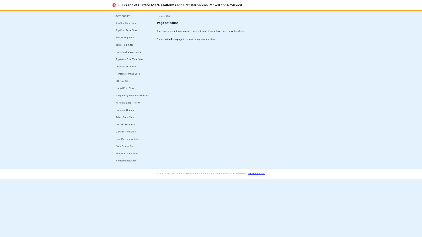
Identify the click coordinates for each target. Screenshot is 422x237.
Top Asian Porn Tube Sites (129, 59)
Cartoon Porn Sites (126, 131)
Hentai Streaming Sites (128, 73)
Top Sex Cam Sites (126, 23)
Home (160, 16)
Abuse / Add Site (256, 173)
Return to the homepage (169, 39)
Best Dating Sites (125, 37)
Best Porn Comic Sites (127, 139)
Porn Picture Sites (125, 146)
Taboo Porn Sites (125, 117)
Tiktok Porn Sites (124, 44)
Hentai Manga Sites (126, 160)
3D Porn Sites (123, 81)
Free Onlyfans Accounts (128, 52)
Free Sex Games (125, 110)
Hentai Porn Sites (125, 88)
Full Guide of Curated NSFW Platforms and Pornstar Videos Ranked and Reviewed (177, 5)
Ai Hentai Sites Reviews (128, 102)
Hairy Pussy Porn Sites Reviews (132, 95)
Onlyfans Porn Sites (126, 66)
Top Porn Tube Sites (126, 30)
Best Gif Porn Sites (126, 124)
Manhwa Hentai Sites (127, 153)
